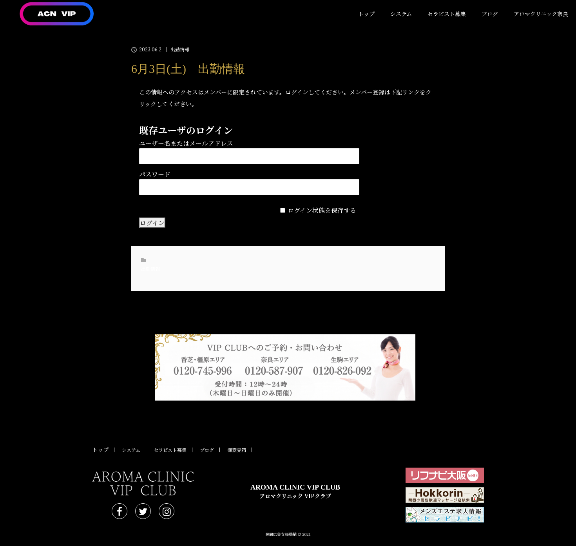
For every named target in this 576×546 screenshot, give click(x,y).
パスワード (154, 174)
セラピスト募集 (446, 14)
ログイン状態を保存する (322, 210)
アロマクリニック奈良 (541, 14)
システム (401, 14)
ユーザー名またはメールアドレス (186, 143)
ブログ (490, 14)
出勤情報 (179, 49)
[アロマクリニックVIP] (143, 483)
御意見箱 (236, 449)
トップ (366, 14)
